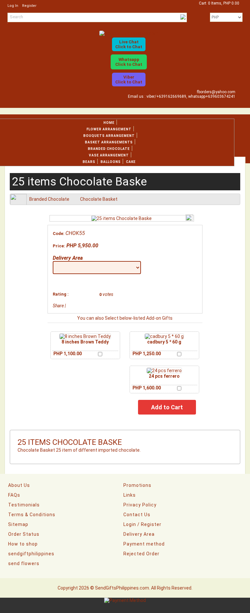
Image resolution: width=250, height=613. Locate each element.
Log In (12, 6)
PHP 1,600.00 (146, 387)
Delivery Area (68, 258)
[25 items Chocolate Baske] (121, 218)
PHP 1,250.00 (146, 353)
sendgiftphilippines (31, 553)
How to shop (23, 544)
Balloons (111, 162)
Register (29, 6)
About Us (19, 485)
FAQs (14, 495)
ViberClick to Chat (128, 79)
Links (129, 495)
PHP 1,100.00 (67, 353)
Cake (131, 162)
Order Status (23, 534)
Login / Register (142, 524)
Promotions (137, 485)
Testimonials (24, 504)
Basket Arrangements (109, 142)
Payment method (144, 544)
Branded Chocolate (109, 149)
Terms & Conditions (31, 514)
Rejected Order (141, 553)
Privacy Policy (140, 504)
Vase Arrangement (109, 155)
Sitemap (18, 524)
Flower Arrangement (109, 129)
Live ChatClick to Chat (128, 44)
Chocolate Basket (99, 199)
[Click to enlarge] (85, 336)
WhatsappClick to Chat (128, 62)
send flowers (23, 563)
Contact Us (136, 514)
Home (109, 122)
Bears (89, 162)
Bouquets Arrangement (109, 136)
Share (58, 305)
